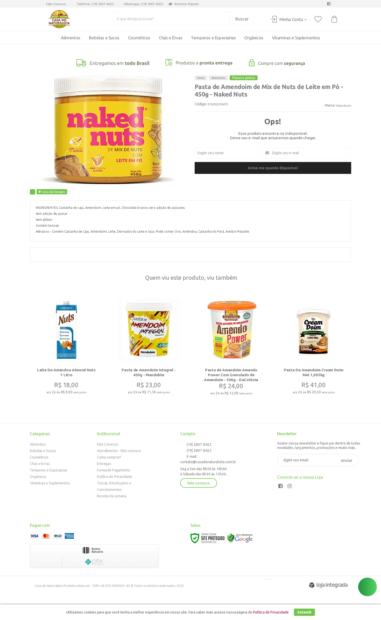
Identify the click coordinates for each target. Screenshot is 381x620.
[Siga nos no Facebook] (330, 4)
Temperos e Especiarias (48, 470)
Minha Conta (291, 19)
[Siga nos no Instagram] (290, 486)
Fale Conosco (55, 4)
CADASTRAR (346, 461)
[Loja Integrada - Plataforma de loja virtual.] (328, 585)
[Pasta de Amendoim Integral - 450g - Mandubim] (149, 347)
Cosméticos (39, 457)
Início (200, 77)
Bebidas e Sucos (43, 451)
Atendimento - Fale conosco (119, 451)
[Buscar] (239, 19)
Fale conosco (198, 483)
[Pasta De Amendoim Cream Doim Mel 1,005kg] (314, 347)
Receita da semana (111, 496)
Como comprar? (109, 457)
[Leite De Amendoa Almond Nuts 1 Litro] (66, 347)
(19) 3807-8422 (198, 444)
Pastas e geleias (243, 77)
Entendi (304, 612)
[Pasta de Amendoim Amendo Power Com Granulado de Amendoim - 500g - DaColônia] (231, 348)
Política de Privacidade (114, 477)
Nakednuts (343, 105)
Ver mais (65, 371)
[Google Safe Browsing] (240, 538)
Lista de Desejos (53, 192)
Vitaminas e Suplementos (50, 483)
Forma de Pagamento (113, 470)
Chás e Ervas (40, 464)
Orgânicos (38, 477)
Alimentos (218, 77)
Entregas (104, 464)
